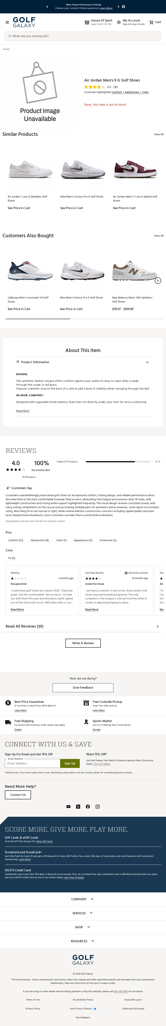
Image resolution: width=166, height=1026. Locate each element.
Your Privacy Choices (81, 1009)
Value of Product (67, 461)
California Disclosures (133, 1009)
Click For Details (102, 764)
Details (18, 730)
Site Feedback (83, 1018)
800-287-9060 (121, 991)
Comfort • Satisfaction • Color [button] (130, 92)
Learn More (21, 710)
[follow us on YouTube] (68, 807)
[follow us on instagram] (97, 807)
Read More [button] (22, 411)
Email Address (15, 759)
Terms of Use (33, 1000)
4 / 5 (157, 462)
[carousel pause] (123, 7)
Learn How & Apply (74, 877)
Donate (96, 730)
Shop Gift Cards (44, 841)
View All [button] (159, 134)
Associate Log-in (133, 1000)
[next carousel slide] (118, 7)
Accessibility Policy (83, 1000)
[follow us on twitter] (78, 807)
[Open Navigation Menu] (7, 22)
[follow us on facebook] (87, 807)
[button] (158, 280)
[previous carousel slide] (47, 7)
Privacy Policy (33, 1009)
